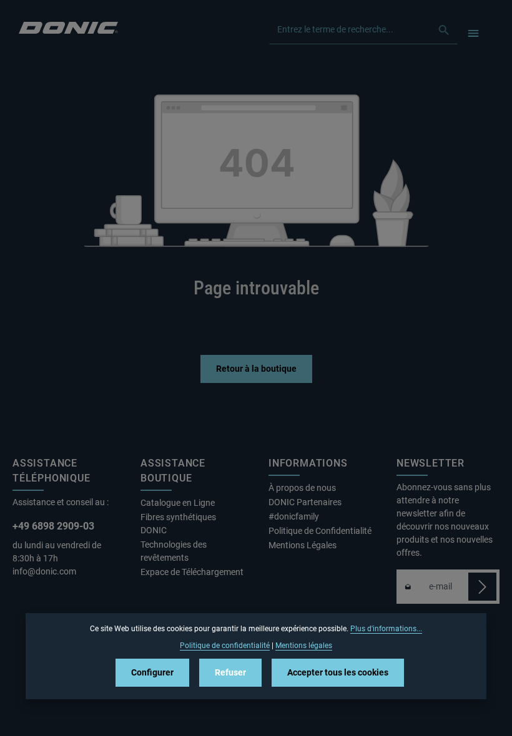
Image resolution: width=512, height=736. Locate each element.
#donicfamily (293, 516)
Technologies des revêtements (173, 551)
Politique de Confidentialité (320, 531)
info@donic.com (45, 571)
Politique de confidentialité (225, 645)
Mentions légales (303, 645)
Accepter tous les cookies (337, 672)
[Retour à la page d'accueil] (68, 26)
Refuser (230, 672)
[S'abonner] (482, 587)
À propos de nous (302, 488)
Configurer (152, 672)
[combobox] (350, 30)
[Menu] (473, 33)
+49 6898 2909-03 (53, 526)
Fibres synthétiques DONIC (178, 523)
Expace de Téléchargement (192, 572)
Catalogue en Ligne (177, 503)
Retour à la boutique (256, 369)
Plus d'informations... (386, 628)
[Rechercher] (444, 30)
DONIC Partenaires (305, 502)
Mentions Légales (302, 545)
